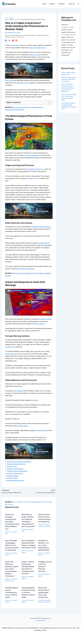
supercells (20, 391)
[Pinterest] (13, 40)
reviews (71, 35)
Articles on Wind (12, 478)
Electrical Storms (9, 580)
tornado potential (44, 243)
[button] (55, 4)
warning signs (40, 430)
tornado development (32, 155)
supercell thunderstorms (37, 47)
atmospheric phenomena (26, 269)
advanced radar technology (41, 226)
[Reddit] (16, 40)
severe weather (39, 324)
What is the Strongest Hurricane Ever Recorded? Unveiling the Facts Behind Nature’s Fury (12, 522)
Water (23, 531)
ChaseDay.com (65, 27)
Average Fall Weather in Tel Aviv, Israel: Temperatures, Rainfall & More (43, 545)
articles (63, 35)
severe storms (24, 83)
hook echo (15, 45)
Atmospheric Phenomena (44, 526)
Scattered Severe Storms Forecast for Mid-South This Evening (68, 79)
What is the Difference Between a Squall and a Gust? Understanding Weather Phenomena (11, 569)
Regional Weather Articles (15, 480)
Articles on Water (12, 476)
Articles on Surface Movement (17, 471)
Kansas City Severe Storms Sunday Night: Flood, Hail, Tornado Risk (43, 592)
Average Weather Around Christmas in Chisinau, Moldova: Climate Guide (28, 592)
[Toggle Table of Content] (49, 102)
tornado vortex (32, 178)
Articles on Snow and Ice (15, 469)
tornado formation (45, 319)
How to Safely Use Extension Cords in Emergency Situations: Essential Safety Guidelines (68, 87)
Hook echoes (9, 80)
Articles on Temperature (15, 473)
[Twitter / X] (9, 40)
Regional (7, 555)
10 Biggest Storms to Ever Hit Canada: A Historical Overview (45, 566)
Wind (6, 533)
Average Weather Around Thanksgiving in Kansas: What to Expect (11, 592)
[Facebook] (6, 40)
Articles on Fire (12, 466)
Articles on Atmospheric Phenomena (19, 461)
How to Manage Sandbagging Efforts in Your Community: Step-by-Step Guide (12, 545)
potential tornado (34, 54)
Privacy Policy (40, 620)
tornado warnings (11, 354)
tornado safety (23, 426)
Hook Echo (16, 19)
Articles (7, 531)
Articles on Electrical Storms (16, 464)
